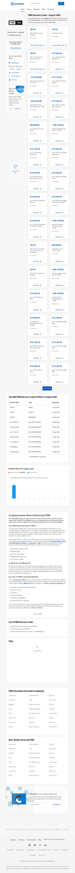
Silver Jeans (52, 700)
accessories (32, 543)
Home (23, 9)
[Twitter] (35, 845)
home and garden (56, 541)
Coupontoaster (11, 32)
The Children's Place (35, 713)
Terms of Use (10, 850)
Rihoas (11, 727)
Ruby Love (52, 722)
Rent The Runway (34, 727)
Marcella (11, 704)
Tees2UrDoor (53, 713)
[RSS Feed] (45, 845)
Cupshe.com (12, 695)
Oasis (30, 700)
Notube (53, 861)
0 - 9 (67, 830)
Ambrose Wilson (34, 695)
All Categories (31, 840)
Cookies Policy (31, 850)
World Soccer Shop (34, 704)
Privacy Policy (20, 850)
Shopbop (31, 722)
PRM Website (15, 63)
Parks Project (53, 727)
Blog (43, 9)
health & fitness (16, 543)
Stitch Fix (31, 718)
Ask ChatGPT (15, 72)
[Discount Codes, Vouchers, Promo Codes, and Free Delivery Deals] (17, 4)
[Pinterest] (40, 845)
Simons (51, 718)
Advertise (56, 850)
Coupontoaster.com (29, 861)
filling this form (28, 583)
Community (50, 9)
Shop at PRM (37, 614)
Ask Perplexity (15, 76)
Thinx (10, 713)
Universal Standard (34, 709)
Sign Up (17, 108)
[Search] (61, 3)
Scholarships (64, 850)
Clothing (21, 32)
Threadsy (52, 709)
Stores (29, 9)
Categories (36, 9)
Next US (51, 695)
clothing (23, 543)
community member (20, 580)
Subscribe (56, 804)
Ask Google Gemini (19, 68)
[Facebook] (29, 845)
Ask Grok (14, 80)
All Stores (22, 840)
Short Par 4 (12, 722)
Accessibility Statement (44, 850)
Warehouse (12, 700)
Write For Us (42, 855)
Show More (47, 388)
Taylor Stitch (12, 718)
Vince (10, 709)
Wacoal (51, 704)
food (39, 543)
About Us (13, 840)
